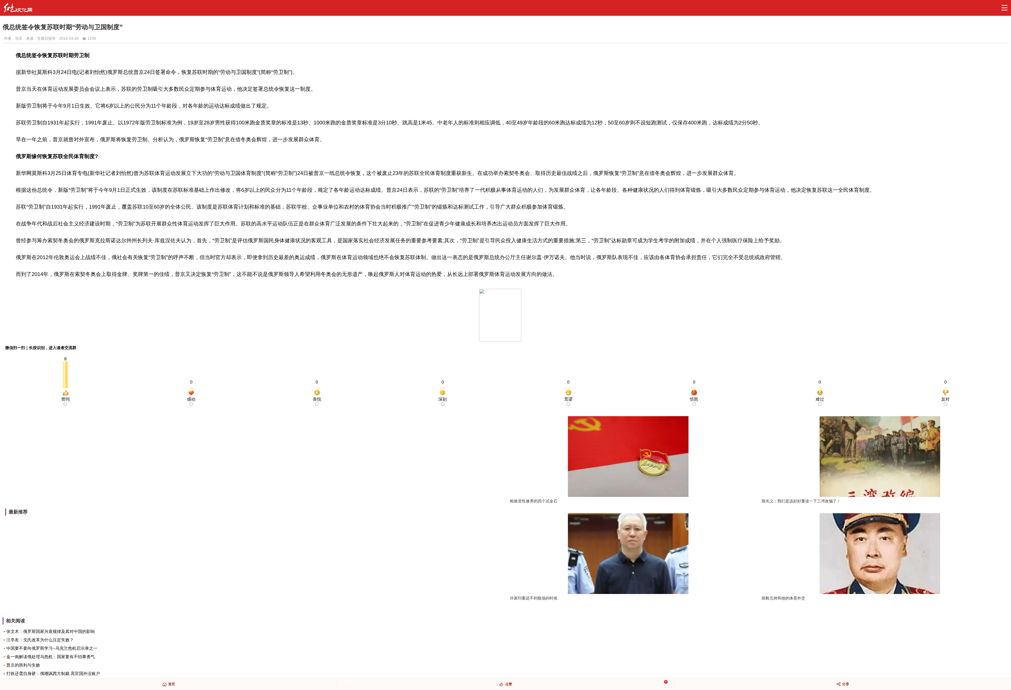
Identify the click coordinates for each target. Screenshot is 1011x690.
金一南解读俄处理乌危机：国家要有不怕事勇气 (50, 656)
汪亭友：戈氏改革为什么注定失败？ (40, 640)
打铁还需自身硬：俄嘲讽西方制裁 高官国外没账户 (53, 673)
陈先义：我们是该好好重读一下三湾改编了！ (801, 501)
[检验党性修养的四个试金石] (628, 457)
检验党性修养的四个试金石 (533, 501)
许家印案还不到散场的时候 (533, 598)
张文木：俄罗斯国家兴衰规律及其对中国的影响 (50, 631)
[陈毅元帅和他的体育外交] (879, 554)
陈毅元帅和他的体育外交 (783, 598)
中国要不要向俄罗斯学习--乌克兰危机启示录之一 (51, 648)
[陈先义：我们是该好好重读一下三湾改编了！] (879, 457)
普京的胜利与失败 (23, 665)
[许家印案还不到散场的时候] (628, 554)
